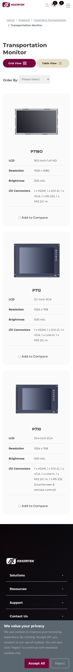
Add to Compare (34, 217)
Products (24, 20)
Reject (60, 663)
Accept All (36, 663)
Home (11, 20)
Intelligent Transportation (50, 20)
